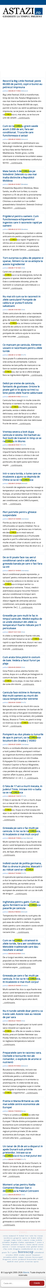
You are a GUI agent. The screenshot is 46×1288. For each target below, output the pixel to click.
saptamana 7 (30, 1242)
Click (23, 268)
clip (5, 1249)
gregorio (17, 1238)
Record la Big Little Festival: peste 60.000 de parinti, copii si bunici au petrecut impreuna (22, 84)
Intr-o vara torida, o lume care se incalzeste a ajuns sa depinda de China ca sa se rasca (22, 476)
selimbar (6, 1242)
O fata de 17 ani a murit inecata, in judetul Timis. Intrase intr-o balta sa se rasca (22, 789)
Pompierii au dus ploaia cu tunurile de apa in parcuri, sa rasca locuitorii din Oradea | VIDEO (23, 737)
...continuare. (23, 117)
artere (15, 1259)
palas (15, 1252)
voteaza (28, 1257)
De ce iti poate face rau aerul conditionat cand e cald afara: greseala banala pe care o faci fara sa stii (22, 562)
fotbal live (24, 1236)
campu (21, 1257)
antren (5, 1247)
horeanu (6, 1244)
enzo (16, 1261)
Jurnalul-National (26, 838)
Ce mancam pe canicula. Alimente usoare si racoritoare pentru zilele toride (22, 348)
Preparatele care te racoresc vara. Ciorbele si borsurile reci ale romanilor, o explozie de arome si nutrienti (22, 1057)
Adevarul (24, 91)
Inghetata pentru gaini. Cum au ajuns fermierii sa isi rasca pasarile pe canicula (21, 905)
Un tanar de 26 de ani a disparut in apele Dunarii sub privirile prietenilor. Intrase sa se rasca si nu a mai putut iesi (23, 1151)
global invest (37, 1247)
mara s (23, 1244)
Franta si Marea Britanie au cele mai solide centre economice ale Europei (21, 1104)
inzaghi (7, 1240)
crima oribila (36, 1240)
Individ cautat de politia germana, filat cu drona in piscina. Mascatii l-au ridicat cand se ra (22, 866)
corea (5, 1236)
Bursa (23, 1111)
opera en (26, 1238)
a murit (26, 1240)
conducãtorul (27, 1249)
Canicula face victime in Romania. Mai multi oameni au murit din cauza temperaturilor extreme (22, 695)
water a (40, 1242)
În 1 (10, 1252)
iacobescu (8, 1238)
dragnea (16, 1249)
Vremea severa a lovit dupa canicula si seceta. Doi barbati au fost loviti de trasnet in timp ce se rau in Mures (22, 436)
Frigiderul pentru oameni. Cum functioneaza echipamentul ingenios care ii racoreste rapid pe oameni (22, 220)
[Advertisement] (23, 46)
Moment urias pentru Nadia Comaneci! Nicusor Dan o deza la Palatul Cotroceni (21, 1187)
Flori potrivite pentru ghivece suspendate (19, 513)
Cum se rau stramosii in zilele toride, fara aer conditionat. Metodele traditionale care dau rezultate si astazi (22, 945)
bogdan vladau (17, 1242)
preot (22, 1261)
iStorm (26, 1272)
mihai (39, 1238)
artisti (40, 1259)
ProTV (23, 355)
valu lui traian (36, 1236)
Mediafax (24, 184)
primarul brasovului (27, 1259)
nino (28, 1247)
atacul (28, 1255)
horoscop (26, 1252)
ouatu (29, 1244)
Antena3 (24, 483)
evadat (22, 1255)
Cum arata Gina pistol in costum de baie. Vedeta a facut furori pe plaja (21, 660)
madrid (10, 1261)
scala (10, 1249)
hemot (33, 1238)
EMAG (23, 1232)
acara (41, 1244)
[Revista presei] (22, 17)
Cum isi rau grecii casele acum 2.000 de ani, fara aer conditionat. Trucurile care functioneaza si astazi (20, 130)
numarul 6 (13, 1236)
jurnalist (15, 1244)
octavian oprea (32, 1261)
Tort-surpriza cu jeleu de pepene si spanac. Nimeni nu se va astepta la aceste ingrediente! (23, 261)
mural (35, 1244)
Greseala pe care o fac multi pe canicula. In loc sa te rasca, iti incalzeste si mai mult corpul (22, 831)
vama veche (16, 1240)
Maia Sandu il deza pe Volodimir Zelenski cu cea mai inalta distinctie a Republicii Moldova (20, 175)
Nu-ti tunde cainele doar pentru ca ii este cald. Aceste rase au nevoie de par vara (23, 1014)
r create (12, 1247)
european (21, 1247)
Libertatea (24, 519)
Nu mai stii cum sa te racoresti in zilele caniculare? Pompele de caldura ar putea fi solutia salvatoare (22, 301)
